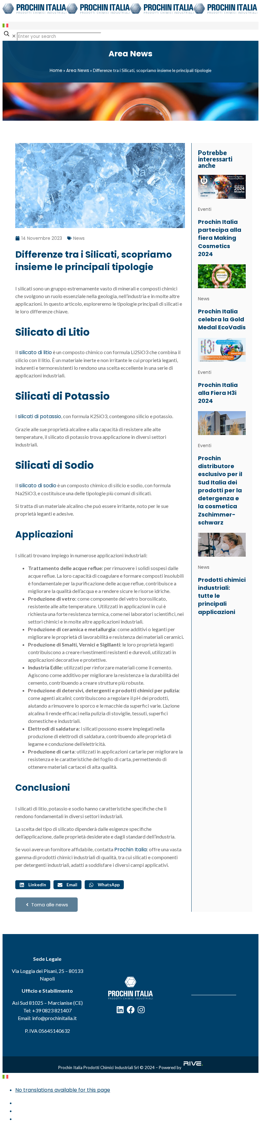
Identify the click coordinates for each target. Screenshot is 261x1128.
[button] (32, 884)
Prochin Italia (130, 849)
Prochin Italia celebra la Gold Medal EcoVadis (222, 319)
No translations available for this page (62, 1090)
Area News (77, 71)
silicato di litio (35, 352)
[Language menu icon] (5, 25)
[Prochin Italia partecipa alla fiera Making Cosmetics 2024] (222, 186)
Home (56, 71)
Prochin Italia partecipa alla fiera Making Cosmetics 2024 (219, 238)
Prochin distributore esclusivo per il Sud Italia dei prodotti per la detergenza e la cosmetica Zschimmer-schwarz (220, 490)
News (79, 238)
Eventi (204, 209)
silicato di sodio (37, 485)
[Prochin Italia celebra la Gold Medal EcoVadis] (222, 276)
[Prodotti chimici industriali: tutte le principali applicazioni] (222, 544)
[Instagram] (141, 1010)
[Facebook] (131, 1010)
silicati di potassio (39, 416)
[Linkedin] (120, 1010)
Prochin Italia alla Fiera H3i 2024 (218, 393)
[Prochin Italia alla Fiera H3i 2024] (222, 349)
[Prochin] (130, 12)
